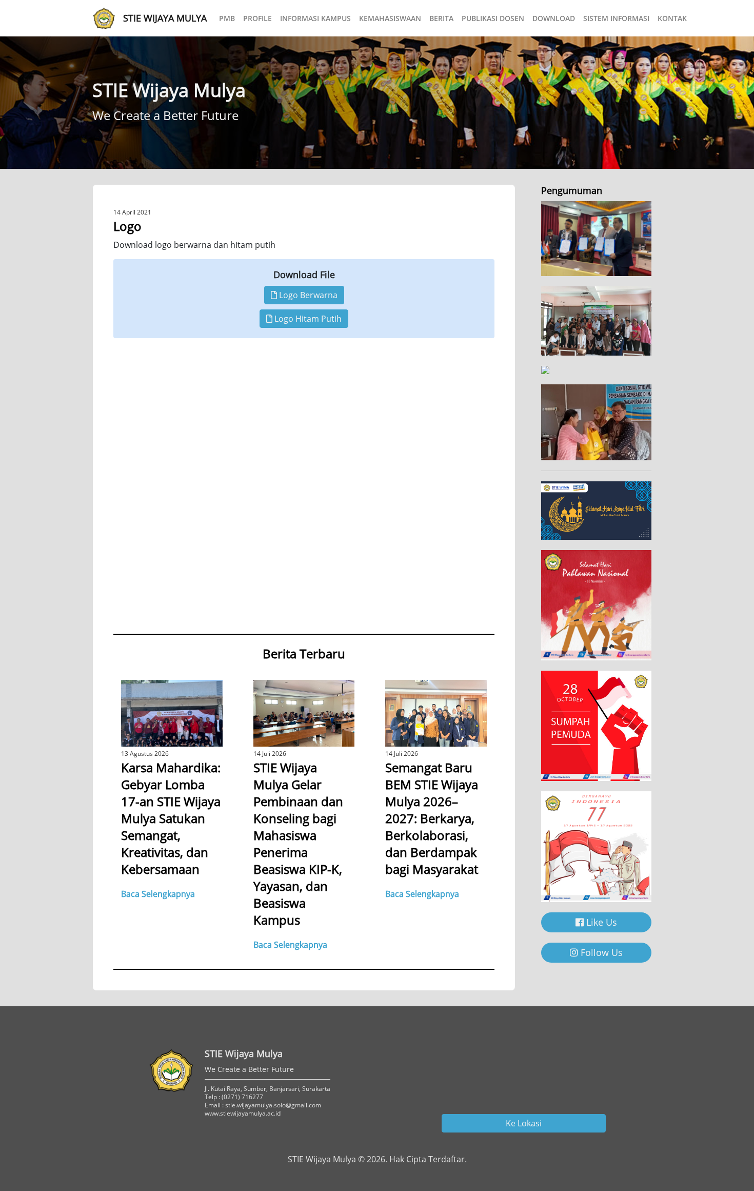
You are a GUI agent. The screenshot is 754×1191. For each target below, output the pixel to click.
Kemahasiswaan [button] (390, 18)
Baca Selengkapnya (158, 894)
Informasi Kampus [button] (315, 18)
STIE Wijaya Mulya (165, 18)
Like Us (600, 922)
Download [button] (553, 18)
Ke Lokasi (524, 1123)
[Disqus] (303, 492)
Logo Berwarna (307, 295)
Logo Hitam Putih (307, 318)
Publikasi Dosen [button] (493, 18)
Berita (441, 18)
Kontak (672, 18)
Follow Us (600, 952)
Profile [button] (257, 18)
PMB (227, 18)
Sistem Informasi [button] (616, 18)
